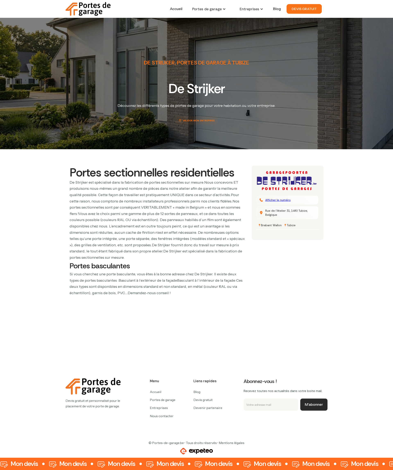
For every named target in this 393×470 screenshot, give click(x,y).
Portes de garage (162, 400)
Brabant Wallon (271, 225)
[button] (209, 9)
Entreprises (159, 408)
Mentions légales (231, 443)
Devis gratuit (203, 400)
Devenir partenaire (207, 408)
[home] (88, 9)
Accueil (176, 9)
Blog (277, 9)
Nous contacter (162, 416)
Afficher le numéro (278, 200)
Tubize (291, 225)
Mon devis (24, 464)
